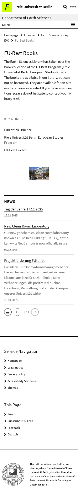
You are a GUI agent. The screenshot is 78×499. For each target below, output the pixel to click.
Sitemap (12, 388)
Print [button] (10, 414)
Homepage (11, 35)
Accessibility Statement (22, 381)
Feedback (13, 428)
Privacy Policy (16, 374)
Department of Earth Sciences (26, 17)
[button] (8, 312)
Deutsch (12, 434)
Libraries (29, 35)
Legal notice (15, 367)
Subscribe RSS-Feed (20, 421)
